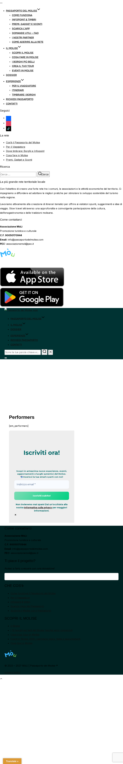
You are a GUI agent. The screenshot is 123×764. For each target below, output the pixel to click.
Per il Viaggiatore (24, 85)
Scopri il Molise (22, 52)
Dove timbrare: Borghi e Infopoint (25, 151)
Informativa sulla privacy (38, 507)
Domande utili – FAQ (25, 33)
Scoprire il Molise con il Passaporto (30, 610)
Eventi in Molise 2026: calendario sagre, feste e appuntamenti (45, 638)
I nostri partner (23, 37)
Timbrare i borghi (24, 94)
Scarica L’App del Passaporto (27, 606)
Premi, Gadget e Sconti (27, 24)
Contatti (12, 103)
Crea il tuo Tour (23, 66)
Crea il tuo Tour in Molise (24, 634)
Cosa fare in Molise (25, 57)
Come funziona (22, 15)
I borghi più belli (23, 61)
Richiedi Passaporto (19, 99)
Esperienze (13, 81)
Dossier (11, 75)
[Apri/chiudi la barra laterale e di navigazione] (5, 357)
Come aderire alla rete (27, 41)
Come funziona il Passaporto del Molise (33, 593)
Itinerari (18, 90)
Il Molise (12, 48)
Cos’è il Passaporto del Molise (23, 142)
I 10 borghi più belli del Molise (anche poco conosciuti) (41, 630)
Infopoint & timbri (24, 19)
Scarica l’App (21, 28)
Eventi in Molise (22, 70)
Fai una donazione (61, 576)
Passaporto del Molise (21, 10)
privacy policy (12, 672)
